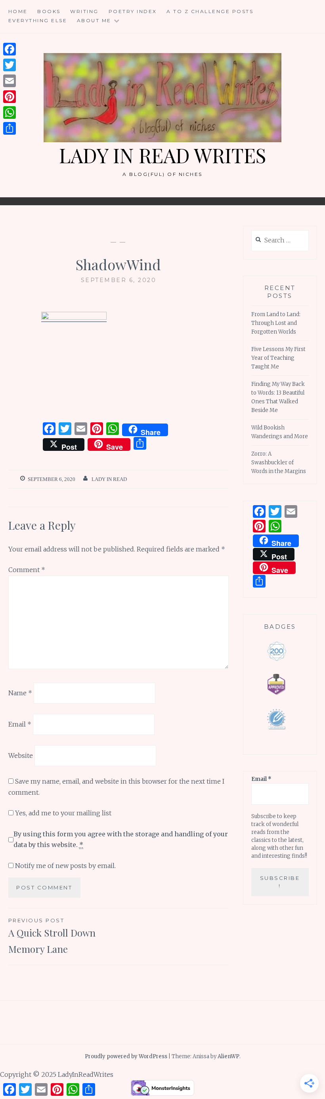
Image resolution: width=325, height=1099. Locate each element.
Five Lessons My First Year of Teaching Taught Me (278, 358)
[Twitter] (9, 65)
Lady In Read (109, 479)
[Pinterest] (9, 97)
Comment (26, 570)
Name (20, 693)
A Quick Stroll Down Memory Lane (52, 936)
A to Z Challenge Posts (209, 11)
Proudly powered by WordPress (126, 1056)
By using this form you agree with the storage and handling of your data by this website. (120, 839)
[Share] (9, 128)
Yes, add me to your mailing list (62, 813)
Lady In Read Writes (162, 155)
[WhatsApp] (9, 112)
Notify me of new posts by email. (65, 866)
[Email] (9, 81)
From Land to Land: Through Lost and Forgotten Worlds (275, 323)
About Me (94, 20)
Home (18, 11)
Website (20, 755)
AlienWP (228, 1056)
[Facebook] (9, 49)
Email (19, 724)
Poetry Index (133, 11)
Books (49, 11)
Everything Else (37, 20)
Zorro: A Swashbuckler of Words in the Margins (278, 462)
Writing (84, 11)
